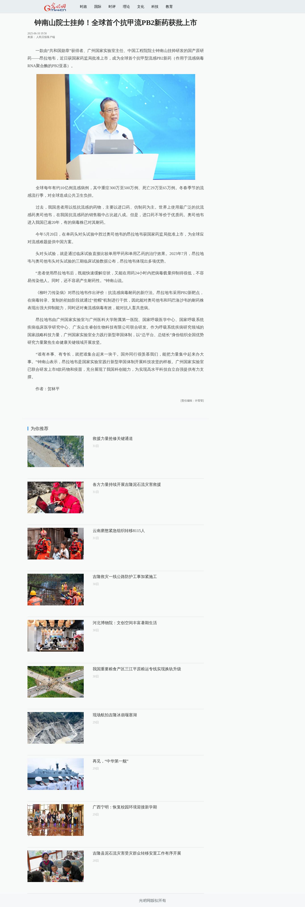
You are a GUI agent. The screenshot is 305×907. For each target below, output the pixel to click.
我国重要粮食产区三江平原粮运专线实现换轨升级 (137, 669)
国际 (97, 6)
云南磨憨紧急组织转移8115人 (119, 530)
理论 (126, 6)
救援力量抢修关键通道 (113, 438)
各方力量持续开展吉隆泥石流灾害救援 (127, 484)
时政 (83, 6)
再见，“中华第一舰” (110, 761)
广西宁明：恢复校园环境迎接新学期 (125, 807)
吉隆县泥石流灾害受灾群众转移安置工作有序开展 (137, 853)
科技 (155, 6)
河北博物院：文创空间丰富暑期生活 (125, 623)
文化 (140, 6)
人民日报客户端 (45, 37)
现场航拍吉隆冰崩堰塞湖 (115, 715)
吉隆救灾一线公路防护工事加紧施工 (125, 576)
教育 (169, 6)
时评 (112, 6)
